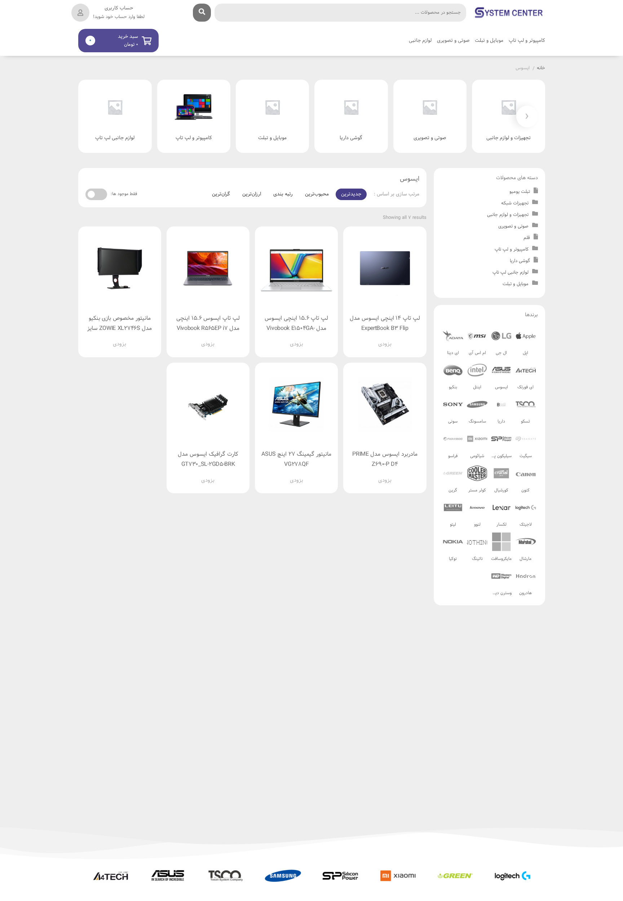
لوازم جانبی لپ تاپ (510, 273)
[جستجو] (202, 13)
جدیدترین (351, 194)
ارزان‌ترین (251, 194)
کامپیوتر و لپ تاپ (512, 249)
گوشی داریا (520, 261)
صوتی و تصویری (513, 226)
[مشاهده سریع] (391, 338)
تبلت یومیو (519, 192)
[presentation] (527, 116)
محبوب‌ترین (317, 194)
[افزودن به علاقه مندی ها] (364, 338)
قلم (526, 238)
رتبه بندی (283, 194)
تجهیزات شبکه (515, 203)
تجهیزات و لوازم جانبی (508, 215)
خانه (541, 68)
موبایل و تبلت (516, 284)
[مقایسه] (378, 338)
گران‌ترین (221, 194)
